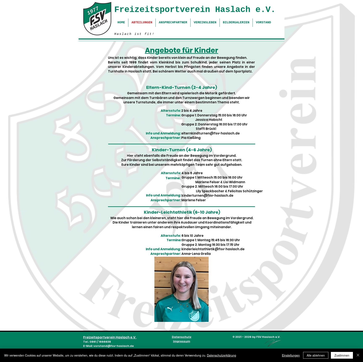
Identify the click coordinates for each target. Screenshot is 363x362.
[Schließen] (357, 355)
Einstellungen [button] (291, 355)
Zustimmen (341, 355)
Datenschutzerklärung (221, 355)
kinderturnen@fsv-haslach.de (207, 195)
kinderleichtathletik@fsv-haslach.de (213, 249)
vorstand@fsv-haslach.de (113, 346)
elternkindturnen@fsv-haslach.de (210, 133)
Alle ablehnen (316, 355)
